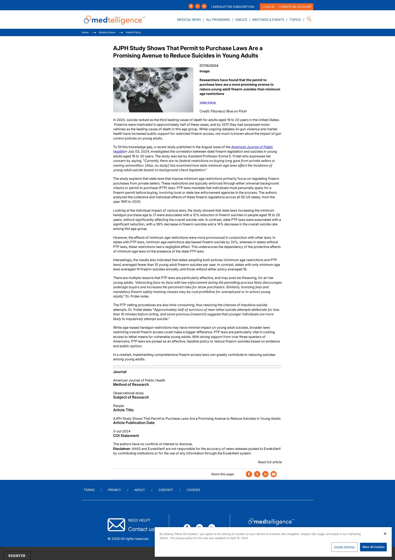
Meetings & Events (268, 20)
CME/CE (241, 20)
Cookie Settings (344, 546)
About (139, 490)
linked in (265, 474)
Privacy (114, 490)
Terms (89, 490)
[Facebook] (191, 6)
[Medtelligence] (115, 19)
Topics (295, 20)
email (274, 474)
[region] (273, 542)
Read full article (270, 462)
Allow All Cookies (373, 546)
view (208, 102)
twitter (257, 474)
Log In (269, 6)
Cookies (193, 490)
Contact (165, 490)
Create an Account (296, 6)
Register (16, 556)
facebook (249, 474)
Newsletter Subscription (233, 6)
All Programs (218, 20)
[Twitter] (197, 6)
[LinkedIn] (204, 6)
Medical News (189, 20)
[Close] (385, 533)
